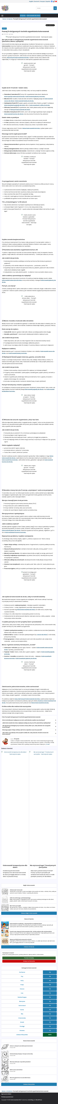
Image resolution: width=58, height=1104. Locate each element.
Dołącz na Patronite (29, 961)
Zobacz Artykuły (29, 947)
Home (4, 19)
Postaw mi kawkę (29, 958)
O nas (47, 744)
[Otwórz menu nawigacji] (2, 16)
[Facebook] (52, 1)
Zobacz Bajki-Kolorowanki (29, 913)
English (31, 1)
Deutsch (36, 1)
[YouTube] (56, 1)
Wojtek (11, 34)
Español (48, 1)
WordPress (39, 1100)
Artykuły (23, 15)
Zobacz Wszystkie (29, 1084)
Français (42, 1)
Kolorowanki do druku (33, 15)
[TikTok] (54, 1)
